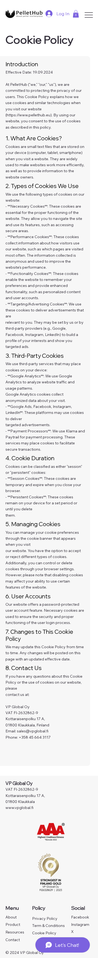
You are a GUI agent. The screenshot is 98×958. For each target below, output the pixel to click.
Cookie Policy (44, 932)
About (11, 917)
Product (12, 924)
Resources (14, 932)
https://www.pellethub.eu (28, 115)
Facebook (80, 917)
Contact (12, 939)
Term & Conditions (48, 925)
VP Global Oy (19, 783)
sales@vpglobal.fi (32, 731)
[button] (76, 13)
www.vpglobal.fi (19, 807)
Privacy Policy (44, 918)
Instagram (80, 924)
